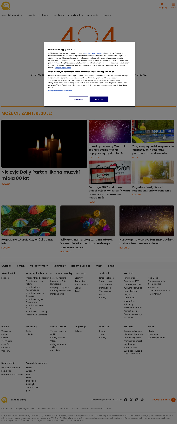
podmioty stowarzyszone (94, 53)
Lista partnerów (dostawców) (60, 90)
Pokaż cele (78, 99)
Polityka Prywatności (63, 68)
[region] (89, 74)
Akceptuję (99, 99)
